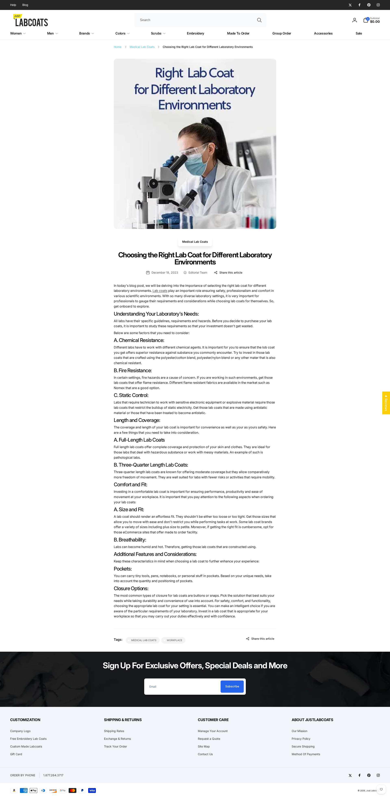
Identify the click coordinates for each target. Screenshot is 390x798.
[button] (371, 20)
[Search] (259, 20)
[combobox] (200, 20)
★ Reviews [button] (386, 403)
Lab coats (160, 291)
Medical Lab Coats (195, 241)
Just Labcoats (373, 790)
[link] (13, 5)
